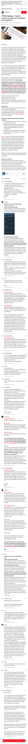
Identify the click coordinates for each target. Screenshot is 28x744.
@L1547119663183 (8, 505)
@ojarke (6, 423)
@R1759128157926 (8, 338)
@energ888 (7, 305)
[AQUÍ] (24, 168)
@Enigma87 (7, 432)
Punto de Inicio (4, 91)
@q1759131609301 (8, 418)
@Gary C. (3, 136)
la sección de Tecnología (15, 85)
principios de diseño (19, 114)
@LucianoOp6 (7, 292)
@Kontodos (6, 492)
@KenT (5, 519)
